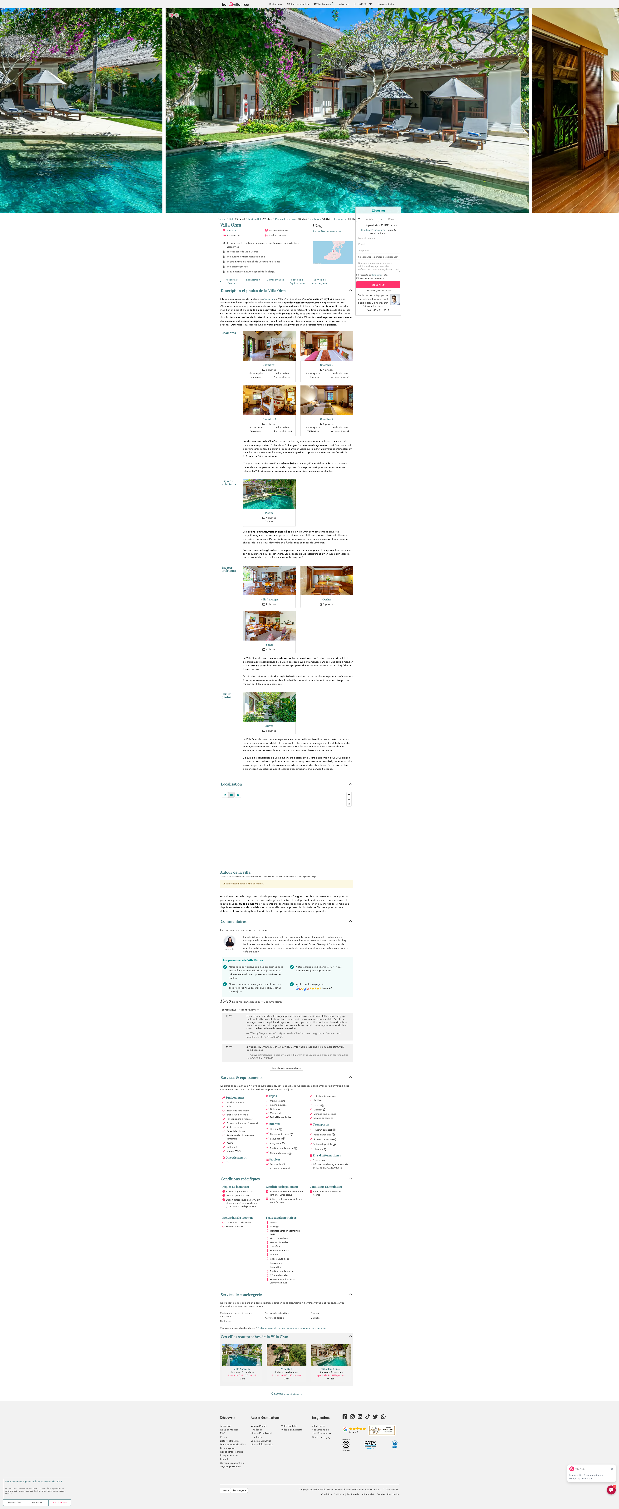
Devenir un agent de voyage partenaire (232, 1464)
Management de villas (233, 1444)
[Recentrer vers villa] (238, 795)
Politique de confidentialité (360, 1494)
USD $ (225, 1490)
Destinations (275, 4)
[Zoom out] (349, 799)
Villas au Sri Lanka (261, 1441)
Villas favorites (324, 4)
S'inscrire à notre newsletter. (372, 278)
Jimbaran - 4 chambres (286, 1372)
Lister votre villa (229, 1441)
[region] (286, 828)
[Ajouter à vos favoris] (309, 110)
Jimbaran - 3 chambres (242, 1372)
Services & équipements (297, 281)
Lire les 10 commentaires (326, 231)
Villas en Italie (289, 1426)
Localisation (253, 279)
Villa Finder (318, 1426)
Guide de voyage (322, 1437)
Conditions (376, 275)
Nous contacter (386, 4)
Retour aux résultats (298, 4)
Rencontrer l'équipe (231, 1452)
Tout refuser (37, 1502)
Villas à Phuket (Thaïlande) (259, 1427)
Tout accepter (60, 1502)
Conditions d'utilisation (332, 1494)
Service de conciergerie (319, 281)
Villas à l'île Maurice (262, 1444)
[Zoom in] (349, 794)
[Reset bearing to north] (349, 804)
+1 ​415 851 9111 (365, 4)
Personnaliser (14, 1502)
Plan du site (393, 1494)
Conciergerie (227, 1448)
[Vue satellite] (225, 795)
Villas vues (344, 4)
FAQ (222, 1433)
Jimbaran (231, 230)
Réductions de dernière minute (321, 1431)
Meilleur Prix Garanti (373, 230)
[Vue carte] (231, 795)
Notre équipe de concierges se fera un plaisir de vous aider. (292, 1328)
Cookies (381, 1494)
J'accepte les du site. (374, 275)
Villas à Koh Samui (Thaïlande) (261, 1435)
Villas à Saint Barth (292, 1429)
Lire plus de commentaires (286, 1068)
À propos (225, 1426)
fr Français (239, 1490)
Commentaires (275, 279)
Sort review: (229, 1009)
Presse (224, 1437)
